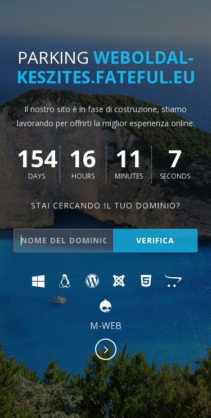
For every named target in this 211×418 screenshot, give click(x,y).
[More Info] (106, 350)
